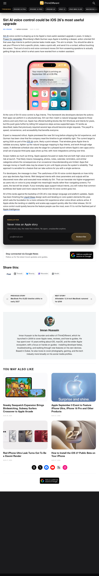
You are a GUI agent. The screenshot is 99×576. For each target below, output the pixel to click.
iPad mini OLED (75, 9)
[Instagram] (65, 467)
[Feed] (58, 467)
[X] (40, 467)
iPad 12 (62, 9)
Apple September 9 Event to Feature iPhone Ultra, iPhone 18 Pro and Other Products (72, 408)
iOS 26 (30, 141)
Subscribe (81, 236)
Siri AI (6, 35)
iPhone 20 (51, 9)
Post (9, 274)
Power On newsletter (12, 39)
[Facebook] (46, 467)
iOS (4, 29)
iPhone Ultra (20, 9)
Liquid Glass (29, 196)
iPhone (9, 29)
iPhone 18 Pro (36, 9)
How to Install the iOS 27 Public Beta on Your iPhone (73, 454)
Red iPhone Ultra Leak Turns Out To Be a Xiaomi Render (24, 454)
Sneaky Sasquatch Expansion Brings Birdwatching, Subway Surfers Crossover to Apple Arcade (23, 408)
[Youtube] (52, 467)
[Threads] (34, 467)
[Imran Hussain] (49, 321)
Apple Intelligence (11, 209)
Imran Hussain (22, 29)
